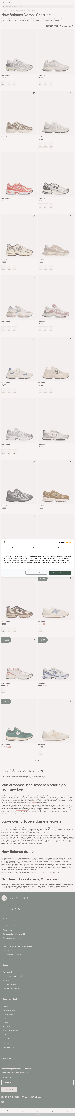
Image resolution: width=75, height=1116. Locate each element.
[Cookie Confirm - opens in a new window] (64, 542)
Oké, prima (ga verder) (60, 572)
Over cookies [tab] (37, 547)
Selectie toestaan (36, 572)
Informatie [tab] (61, 547)
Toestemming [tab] (13, 547)
